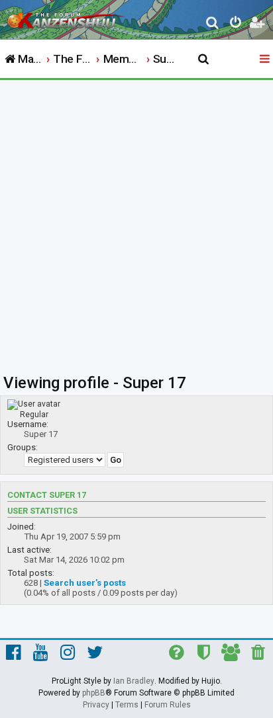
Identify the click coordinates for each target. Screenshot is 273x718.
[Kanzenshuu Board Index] (67, 17)
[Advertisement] (136, 223)
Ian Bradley (133, 681)
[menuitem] (213, 24)
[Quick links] (265, 59)
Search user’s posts (85, 583)
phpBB (93, 693)
